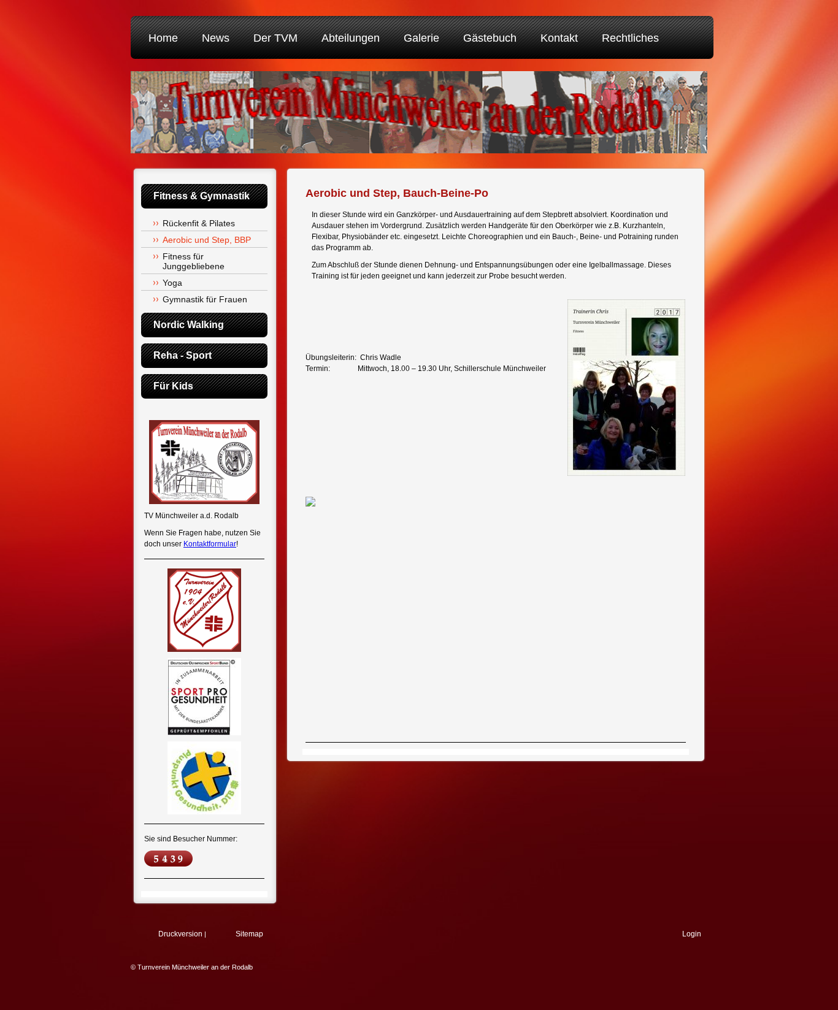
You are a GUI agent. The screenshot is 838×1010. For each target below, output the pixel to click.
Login (691, 934)
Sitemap (249, 934)
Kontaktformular (209, 544)
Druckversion (180, 934)
